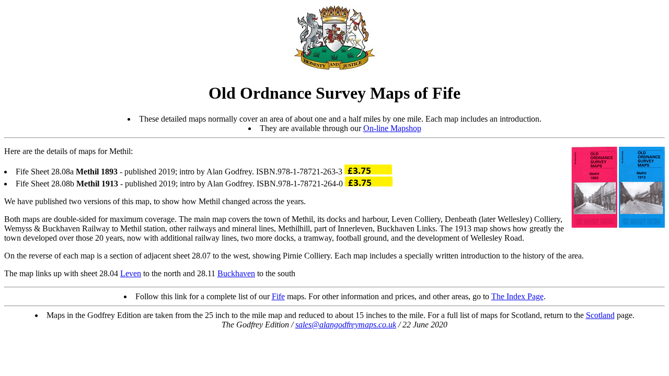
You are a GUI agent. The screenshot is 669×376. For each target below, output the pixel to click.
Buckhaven (236, 273)
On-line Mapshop (392, 128)
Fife (278, 296)
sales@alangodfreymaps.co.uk (345, 324)
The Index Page (517, 296)
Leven (130, 273)
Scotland (600, 315)
